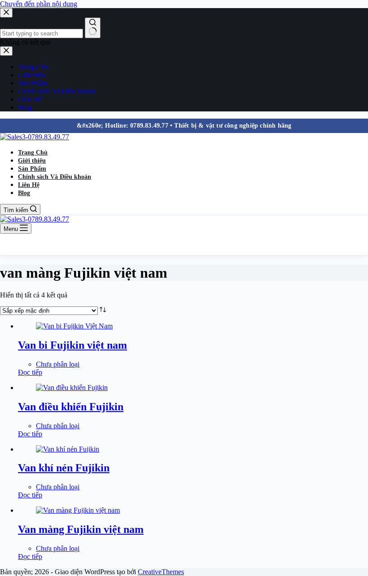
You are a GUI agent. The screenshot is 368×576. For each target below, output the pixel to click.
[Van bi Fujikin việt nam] (74, 326)
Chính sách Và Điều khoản (54, 176)
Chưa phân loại (57, 364)
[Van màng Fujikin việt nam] (78, 510)
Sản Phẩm (32, 168)
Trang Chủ (33, 152)
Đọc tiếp (30, 372)
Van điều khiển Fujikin (70, 406)
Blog (24, 193)
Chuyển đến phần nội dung (38, 4)
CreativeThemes (161, 572)
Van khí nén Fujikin (64, 468)
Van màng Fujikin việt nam (81, 529)
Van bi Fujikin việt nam (72, 345)
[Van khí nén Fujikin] (67, 449)
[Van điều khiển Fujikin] (72, 387)
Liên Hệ (28, 185)
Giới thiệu (32, 160)
